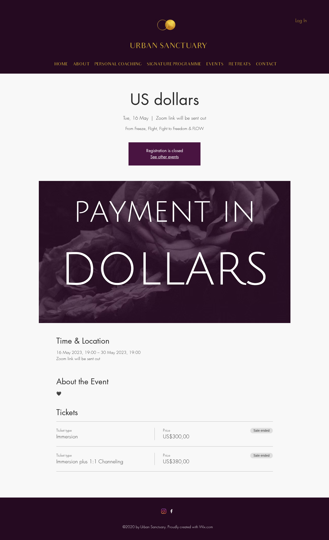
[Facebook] (171, 511)
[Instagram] (163, 511)
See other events (164, 157)
